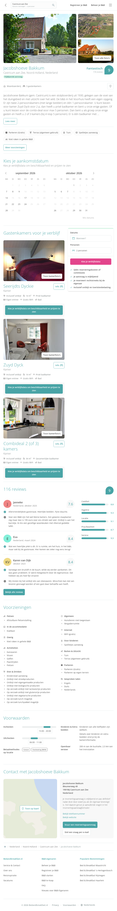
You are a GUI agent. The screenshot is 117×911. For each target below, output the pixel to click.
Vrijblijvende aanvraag (13, 76)
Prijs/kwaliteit (87, 526)
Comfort (85, 501)
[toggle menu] (110, 5)
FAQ (44, 885)
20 (44, 197)
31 (86, 210)
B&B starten (47, 875)
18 (32, 197)
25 (32, 204)
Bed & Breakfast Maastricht (93, 865)
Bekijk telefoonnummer (74, 813)
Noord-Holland (35, 72)
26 (38, 204)
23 (19, 204)
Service (84, 535)
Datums (74, 232)
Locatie (84, 518)
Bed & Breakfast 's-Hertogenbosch (96, 870)
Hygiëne (85, 509)
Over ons (7, 870)
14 (6, 197)
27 (44, 204)
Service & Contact (11, 865)
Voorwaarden (69, 905)
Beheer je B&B (48, 865)
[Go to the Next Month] (93, 173)
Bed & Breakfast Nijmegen (92, 875)
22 (13, 204)
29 (13, 210)
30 (19, 210)
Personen (74, 244)
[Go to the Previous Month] (6, 173)
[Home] (5, 847)
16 (19, 197)
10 (25, 191)
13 (44, 191)
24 (25, 204)
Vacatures (8, 880)
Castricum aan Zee (14, 72)
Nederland (51, 72)
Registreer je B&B (50, 870)
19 (38, 197)
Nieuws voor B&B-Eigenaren (55, 890)
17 (25, 197)
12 (38, 191)
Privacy (55, 905)
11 (32, 191)
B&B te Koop (48, 880)
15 (13, 197)
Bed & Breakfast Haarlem (92, 880)
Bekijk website (69, 817)
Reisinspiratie (10, 875)
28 (6, 210)
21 (6, 204)
